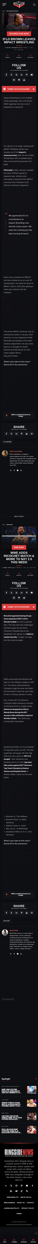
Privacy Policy (28, 1208)
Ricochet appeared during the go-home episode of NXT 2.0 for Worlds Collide (18, 619)
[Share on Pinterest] (22, 434)
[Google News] (16, 75)
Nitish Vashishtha (12, 47)
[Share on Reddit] (27, 434)
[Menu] (4, 4)
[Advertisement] (19, 259)
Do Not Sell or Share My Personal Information (19, 1224)
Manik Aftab (8, 567)
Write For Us (25, 1197)
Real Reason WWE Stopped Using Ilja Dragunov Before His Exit (11, 1131)
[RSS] (27, 1191)
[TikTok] (21, 1191)
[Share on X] (11, 434)
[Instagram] (14, 80)
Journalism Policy (12, 1208)
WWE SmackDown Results (10, 1086)
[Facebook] (6, 75)
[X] (11, 75)
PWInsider (8, 170)
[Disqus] (19, 1031)
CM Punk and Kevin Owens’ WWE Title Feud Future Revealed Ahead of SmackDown (12, 1117)
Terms (19, 1213)
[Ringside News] (19, 5)
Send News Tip (12, 1197)
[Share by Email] (32, 434)
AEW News (5, 1099)
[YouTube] (32, 75)
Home (3, 524)
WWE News (9, 524)
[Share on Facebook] (6, 434)
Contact (30, 1202)
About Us (21, 1202)
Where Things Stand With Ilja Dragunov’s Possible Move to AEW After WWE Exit (11, 1104)
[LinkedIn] (22, 75)
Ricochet (7, 920)
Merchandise (9, 1202)
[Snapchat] (19, 80)
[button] (34, 4)
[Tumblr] (32, 1185)
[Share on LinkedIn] (16, 434)
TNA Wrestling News (19, 34)
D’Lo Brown (7, 441)
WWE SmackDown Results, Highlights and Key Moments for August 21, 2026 (11, 1091)
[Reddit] (24, 80)
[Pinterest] (27, 75)
